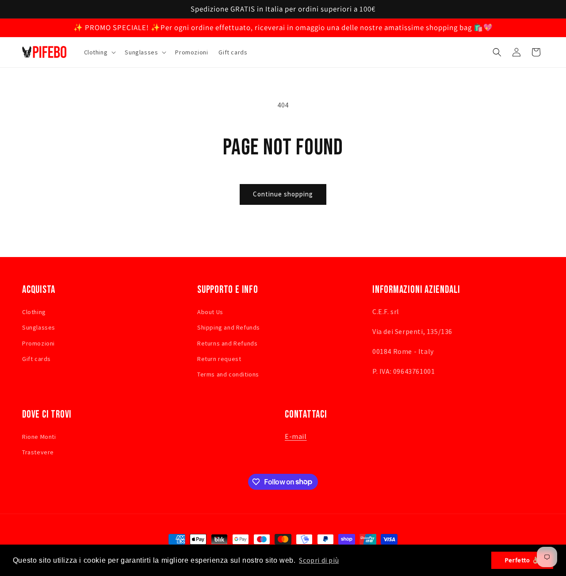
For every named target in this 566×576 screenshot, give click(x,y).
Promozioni (38, 343)
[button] (99, 52)
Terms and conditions (228, 374)
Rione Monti (39, 437)
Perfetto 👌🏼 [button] (522, 560)
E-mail (296, 436)
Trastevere (38, 452)
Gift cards (36, 358)
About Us (210, 312)
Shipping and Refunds (228, 327)
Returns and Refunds (227, 343)
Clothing (34, 312)
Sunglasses (38, 327)
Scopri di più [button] (319, 560)
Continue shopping (283, 194)
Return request (219, 358)
